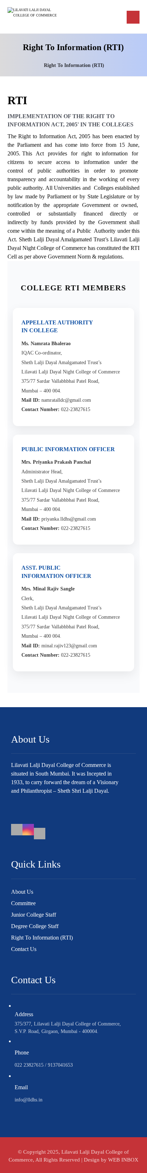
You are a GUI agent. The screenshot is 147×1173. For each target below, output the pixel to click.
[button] (133, 17)
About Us (22, 892)
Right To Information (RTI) (42, 938)
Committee (23, 903)
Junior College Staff (33, 915)
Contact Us (23, 949)
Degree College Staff (35, 926)
